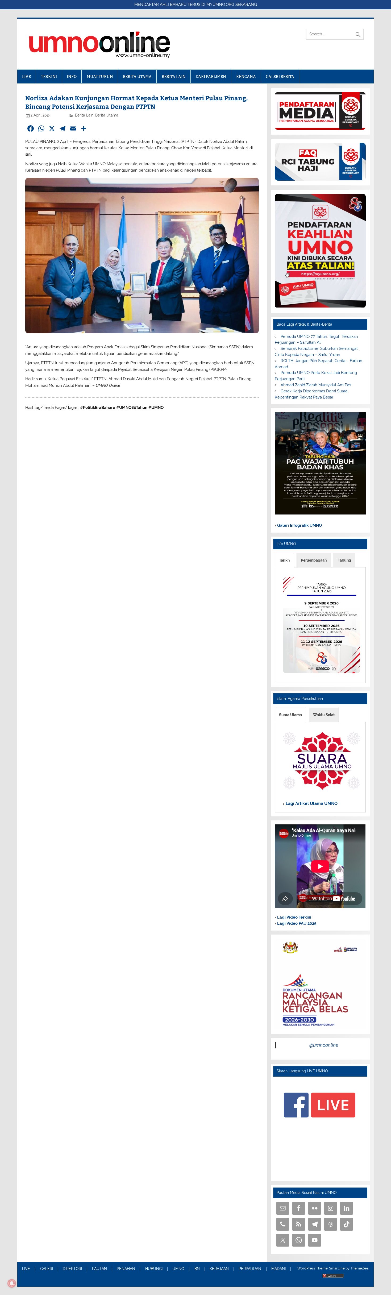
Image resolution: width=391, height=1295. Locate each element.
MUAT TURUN (100, 76)
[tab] (284, 560)
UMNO (178, 1269)
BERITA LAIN (174, 76)
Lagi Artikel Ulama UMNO (311, 803)
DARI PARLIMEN (211, 76)
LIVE (26, 76)
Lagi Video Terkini (293, 917)
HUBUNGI (154, 1269)
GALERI (46, 1269)
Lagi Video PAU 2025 (296, 923)
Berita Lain (84, 115)
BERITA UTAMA (137, 76)
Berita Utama (106, 115)
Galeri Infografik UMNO (299, 525)
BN (197, 1269)
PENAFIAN (126, 1269)
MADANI (278, 1269)
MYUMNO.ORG (220, 4)
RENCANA (246, 76)
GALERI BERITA (280, 76)
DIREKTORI (72, 1269)
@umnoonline (323, 1045)
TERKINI (49, 76)
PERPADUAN (250, 1269)
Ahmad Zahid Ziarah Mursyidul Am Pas (316, 385)
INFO (72, 76)
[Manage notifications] (11, 1283)
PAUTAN (99, 1269)
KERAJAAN (219, 1269)
